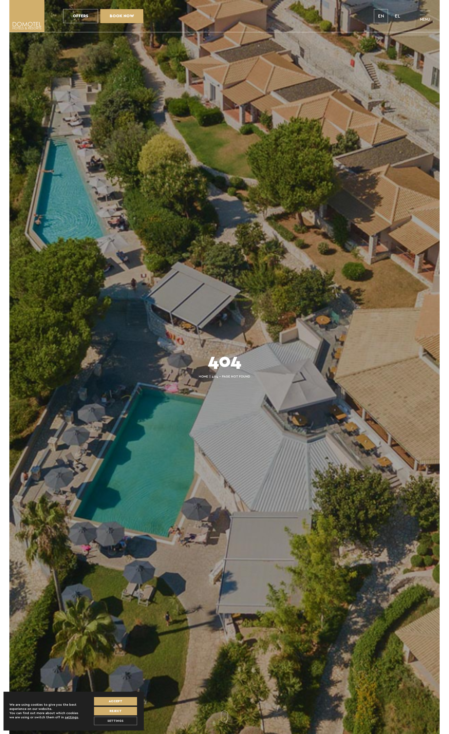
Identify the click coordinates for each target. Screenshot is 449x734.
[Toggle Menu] (425, 16)
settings (71, 717)
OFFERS (80, 16)
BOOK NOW (122, 16)
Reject (115, 711)
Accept (115, 701)
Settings (115, 721)
